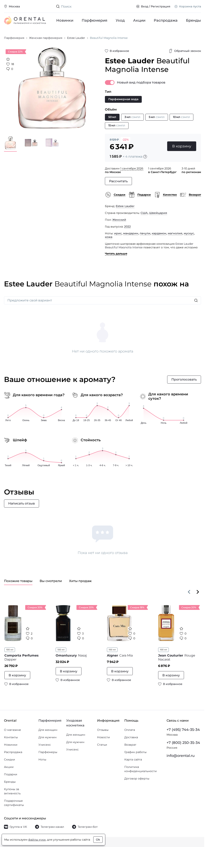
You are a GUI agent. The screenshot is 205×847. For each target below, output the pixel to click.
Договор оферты (136, 778)
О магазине (12, 730)
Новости (103, 737)
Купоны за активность (12, 791)
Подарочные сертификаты (14, 803)
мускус (189, 233)
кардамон (159, 233)
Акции (139, 20)
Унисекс (44, 744)
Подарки (10, 774)
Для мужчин (47, 737)
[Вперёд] (198, 592)
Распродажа (166, 20)
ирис (118, 233)
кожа (108, 237)
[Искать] (196, 300)
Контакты (11, 737)
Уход (120, 20)
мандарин (130, 233)
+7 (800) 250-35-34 (183, 742)
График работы (135, 752)
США (144, 213)
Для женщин (47, 730)
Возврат (130, 744)
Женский (119, 220)
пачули (145, 233)
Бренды (193, 20)
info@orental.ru (181, 755)
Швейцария (158, 213)
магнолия (175, 233)
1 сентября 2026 (131, 168)
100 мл (9, 649)
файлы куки (37, 839)
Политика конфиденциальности (140, 769)
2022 (127, 226)
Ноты (42, 759)
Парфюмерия (94, 20)
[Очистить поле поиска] (129, 6)
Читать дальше (116, 253)
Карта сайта (133, 759)
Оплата (129, 730)
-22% (125, 139)
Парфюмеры (47, 752)
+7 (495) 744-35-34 (183, 729)
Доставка (131, 737)
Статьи (102, 744)
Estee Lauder (125, 206)
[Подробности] (145, 157)
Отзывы (103, 730)
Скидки (9, 759)
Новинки (64, 20)
